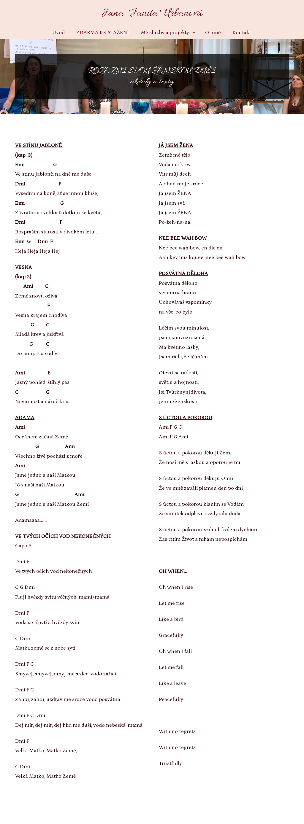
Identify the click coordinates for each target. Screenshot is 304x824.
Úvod (58, 33)
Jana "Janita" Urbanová (152, 13)
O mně (213, 33)
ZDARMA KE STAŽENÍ (102, 33)
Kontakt (241, 33)
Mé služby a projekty (165, 33)
